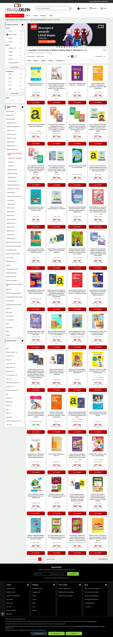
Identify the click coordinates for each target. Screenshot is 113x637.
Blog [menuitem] (51, 15)
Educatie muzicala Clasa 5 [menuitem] (14, 185)
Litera (96, 336)
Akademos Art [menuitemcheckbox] (15, 48)
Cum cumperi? (9, 599)
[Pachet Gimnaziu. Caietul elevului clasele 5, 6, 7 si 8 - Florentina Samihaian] (56, 245)
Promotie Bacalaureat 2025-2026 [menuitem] (13, 246)
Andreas (55, 542)
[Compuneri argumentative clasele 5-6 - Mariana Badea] (77, 162)
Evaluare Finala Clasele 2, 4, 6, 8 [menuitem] (13, 242)
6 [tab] (69, 47)
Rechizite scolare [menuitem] (10, 111)
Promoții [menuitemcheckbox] (15, 38)
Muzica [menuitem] (7, 323)
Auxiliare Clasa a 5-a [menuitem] (12, 149)
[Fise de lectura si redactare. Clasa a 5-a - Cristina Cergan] (97, 451)
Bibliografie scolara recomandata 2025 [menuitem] (14, 285)
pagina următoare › (51, 559)
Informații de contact (37, 588)
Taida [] (8, 413)
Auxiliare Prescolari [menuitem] (11, 122)
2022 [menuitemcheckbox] (15, 85)
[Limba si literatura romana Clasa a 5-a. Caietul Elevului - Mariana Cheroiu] (97, 409)
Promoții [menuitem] (35, 15)
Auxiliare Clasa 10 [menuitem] (11, 227)
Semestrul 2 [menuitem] (11, 165)
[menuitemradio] (75, 56)
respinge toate (56, 633)
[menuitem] (14, 15)
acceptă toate (74, 633)
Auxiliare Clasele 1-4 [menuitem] (11, 145)
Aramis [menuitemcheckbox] (15, 55)
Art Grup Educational (34, 133)
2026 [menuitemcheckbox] (15, 89)
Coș (104, 8)
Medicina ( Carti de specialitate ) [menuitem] (13, 293)
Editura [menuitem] (51, 60)
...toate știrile (88, 606)
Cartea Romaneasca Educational (75, 542)
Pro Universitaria (76, 174)
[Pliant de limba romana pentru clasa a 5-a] (56, 451)
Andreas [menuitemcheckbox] (15, 51)
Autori (33, 606)
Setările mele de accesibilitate (65, 595)
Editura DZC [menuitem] (8, 289)
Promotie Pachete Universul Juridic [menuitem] (14, 297)
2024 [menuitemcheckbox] (15, 78)
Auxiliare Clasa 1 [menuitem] (10, 130)
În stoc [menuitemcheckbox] (15, 31)
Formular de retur (36, 592)
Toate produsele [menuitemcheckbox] (15, 34)
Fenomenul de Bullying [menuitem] (11, 280)
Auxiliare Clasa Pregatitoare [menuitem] (13, 126)
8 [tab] (74, 47)
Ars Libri (34, 92)
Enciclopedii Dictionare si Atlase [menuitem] (13, 304)
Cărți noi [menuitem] (28, 15)
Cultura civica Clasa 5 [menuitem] (13, 173)
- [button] (22, 24)
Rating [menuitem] (43, 60)
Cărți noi (34, 595)
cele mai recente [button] (40, 56)
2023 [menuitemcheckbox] (15, 81)
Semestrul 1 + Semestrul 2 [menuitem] (15, 158)
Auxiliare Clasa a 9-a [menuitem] (11, 223)
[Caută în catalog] (70, 8)
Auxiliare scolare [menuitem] (10, 119)
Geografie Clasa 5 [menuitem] (12, 177)
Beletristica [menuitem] (8, 308)
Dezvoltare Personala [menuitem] (11, 250)
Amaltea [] (9, 398)
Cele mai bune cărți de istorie (91, 599)
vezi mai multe (14, 67)
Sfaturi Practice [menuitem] (9, 327)
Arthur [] (9, 379)
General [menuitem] (36, 60)
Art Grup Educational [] (12, 390)
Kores (7, 409)
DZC (34, 174)
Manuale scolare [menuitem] (10, 115)
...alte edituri (9, 424)
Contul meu (83, 8)
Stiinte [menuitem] (7, 331)
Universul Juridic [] (11, 352)
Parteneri (34, 610)
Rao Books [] (10, 386)
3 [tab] (62, 47)
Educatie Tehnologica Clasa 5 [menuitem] (15, 196)
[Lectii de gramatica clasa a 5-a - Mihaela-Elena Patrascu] (35, 80)
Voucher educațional (11, 610)
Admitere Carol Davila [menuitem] (11, 276)
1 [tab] (57, 47)
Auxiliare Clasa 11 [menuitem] (11, 230)
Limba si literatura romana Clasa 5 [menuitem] (15, 154)
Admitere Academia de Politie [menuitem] (13, 253)
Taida (34, 216)
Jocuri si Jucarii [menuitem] (9, 257)
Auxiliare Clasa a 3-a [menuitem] (11, 138)
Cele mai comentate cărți (64, 588)
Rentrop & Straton (34, 298)
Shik (7, 394)
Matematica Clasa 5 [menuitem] (12, 169)
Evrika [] (9, 359)
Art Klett (96, 133)
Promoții (34, 599)
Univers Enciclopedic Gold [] (14, 421)
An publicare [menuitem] (59, 60)
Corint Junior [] (10, 363)
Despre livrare (9, 603)
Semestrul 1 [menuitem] (11, 162)
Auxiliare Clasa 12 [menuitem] (11, 234)
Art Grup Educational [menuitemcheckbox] (15, 62)
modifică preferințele (39, 633)
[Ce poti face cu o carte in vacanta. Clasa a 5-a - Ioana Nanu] (56, 204)
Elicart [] (9, 405)
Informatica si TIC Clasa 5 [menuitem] (14, 188)
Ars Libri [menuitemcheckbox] (15, 59)
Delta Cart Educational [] (12, 382)
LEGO (7, 348)
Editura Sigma (9, 401)
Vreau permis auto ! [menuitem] (10, 261)
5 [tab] (67, 47)
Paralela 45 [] (10, 371)
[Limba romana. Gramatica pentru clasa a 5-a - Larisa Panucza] (77, 80)
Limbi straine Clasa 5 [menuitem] (12, 181)
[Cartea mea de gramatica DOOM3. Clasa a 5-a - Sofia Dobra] (35, 121)
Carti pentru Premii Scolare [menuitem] (12, 269)
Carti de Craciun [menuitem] (9, 316)
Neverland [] (10, 356)
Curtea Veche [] (10, 367)
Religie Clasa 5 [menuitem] (11, 204)
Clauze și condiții (10, 588)
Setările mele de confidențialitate (66, 592)
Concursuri (8, 606)
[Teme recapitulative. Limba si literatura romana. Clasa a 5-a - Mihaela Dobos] (35, 491)
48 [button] (104, 56)
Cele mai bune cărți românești (92, 592)
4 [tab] (64, 47)
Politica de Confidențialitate (93, 626)
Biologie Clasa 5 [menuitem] (11, 192)
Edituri (33, 603)
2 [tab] (59, 47)
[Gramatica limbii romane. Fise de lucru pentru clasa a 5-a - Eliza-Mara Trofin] (35, 328)
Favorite (94, 8)
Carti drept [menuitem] (8, 265)
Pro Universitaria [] (11, 375)
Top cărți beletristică (89, 603)
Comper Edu (76, 257)
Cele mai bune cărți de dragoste (92, 588)
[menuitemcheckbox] (15, 101)
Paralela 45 (55, 133)
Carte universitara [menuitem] (10, 300)
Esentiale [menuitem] (8, 335)
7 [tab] (72, 47)
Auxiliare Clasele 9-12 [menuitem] (12, 238)
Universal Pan (9, 417)
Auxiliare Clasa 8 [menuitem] (10, 215)
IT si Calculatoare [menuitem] (10, 320)
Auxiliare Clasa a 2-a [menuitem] (11, 134)
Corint (55, 92)
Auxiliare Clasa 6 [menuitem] (10, 208)
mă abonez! (73, 574)
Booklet (76, 92)
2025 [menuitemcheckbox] (15, 74)
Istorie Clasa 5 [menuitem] (11, 200)
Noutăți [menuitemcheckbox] (15, 41)
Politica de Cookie (92, 621)
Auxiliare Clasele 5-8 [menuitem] (11, 219)
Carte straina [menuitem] (9, 312)
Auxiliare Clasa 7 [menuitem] (10, 211)
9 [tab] (77, 47)
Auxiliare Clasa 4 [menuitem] (10, 142)
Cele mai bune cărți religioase (92, 595)
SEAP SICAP (9, 614)
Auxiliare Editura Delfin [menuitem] (11, 273)
